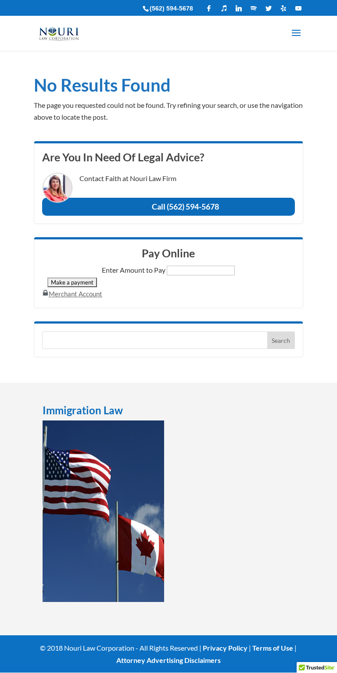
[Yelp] (283, 8)
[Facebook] (209, 8)
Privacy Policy (225, 648)
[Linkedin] (239, 8)
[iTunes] (224, 8)
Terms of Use (272, 648)
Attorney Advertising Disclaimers (168, 660)
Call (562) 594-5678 (185, 206)
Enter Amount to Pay (133, 270)
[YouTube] (298, 8)
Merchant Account (75, 294)
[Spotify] (254, 8)
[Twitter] (268, 8)
